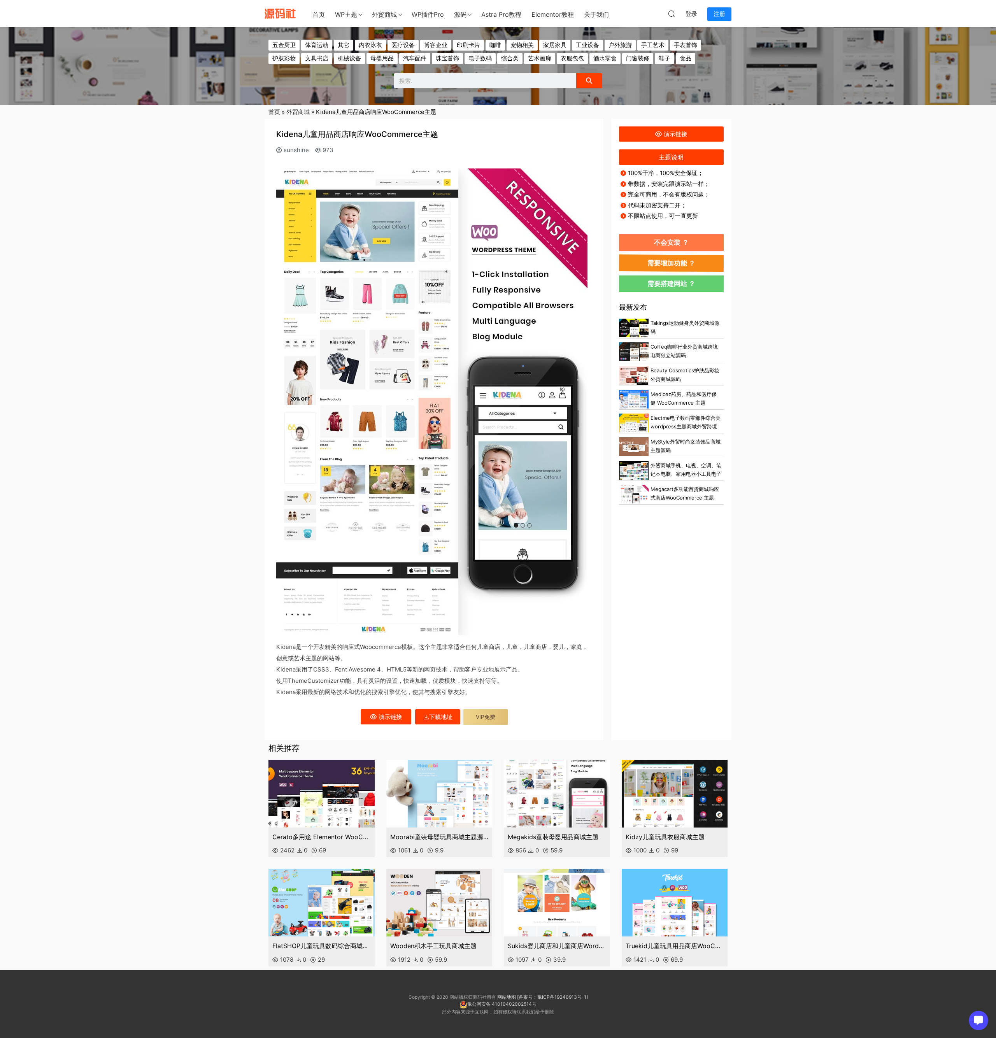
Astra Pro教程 (501, 14)
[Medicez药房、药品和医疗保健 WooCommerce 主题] (634, 399)
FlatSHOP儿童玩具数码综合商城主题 (321, 946)
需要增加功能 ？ (671, 263)
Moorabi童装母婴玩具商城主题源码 (439, 837)
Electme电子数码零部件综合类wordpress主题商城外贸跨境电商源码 (686, 426)
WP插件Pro (428, 14)
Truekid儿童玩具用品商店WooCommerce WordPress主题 (675, 946)
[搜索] (671, 13)
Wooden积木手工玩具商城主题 (433, 946)
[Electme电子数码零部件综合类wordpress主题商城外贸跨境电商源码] (634, 423)
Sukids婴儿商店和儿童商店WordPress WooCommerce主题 (557, 946)
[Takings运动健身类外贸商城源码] (634, 328)
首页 (318, 14)
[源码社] (280, 13)
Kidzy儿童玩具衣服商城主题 (665, 837)
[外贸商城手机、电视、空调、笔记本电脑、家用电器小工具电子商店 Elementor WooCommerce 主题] (634, 470)
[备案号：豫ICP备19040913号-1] (552, 997)
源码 (460, 14)
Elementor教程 (552, 14)
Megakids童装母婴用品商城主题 (553, 837)
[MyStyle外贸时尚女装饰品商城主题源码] (634, 446)
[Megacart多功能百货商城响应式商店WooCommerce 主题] (634, 494)
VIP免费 (485, 717)
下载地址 (440, 717)
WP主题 (346, 14)
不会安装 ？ (671, 242)
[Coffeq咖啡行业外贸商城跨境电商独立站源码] (634, 351)
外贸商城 (384, 14)
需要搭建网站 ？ (671, 283)
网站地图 (506, 997)
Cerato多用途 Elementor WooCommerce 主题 (321, 837)
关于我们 (596, 14)
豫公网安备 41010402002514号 (502, 1004)
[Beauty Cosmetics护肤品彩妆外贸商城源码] (634, 375)
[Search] (589, 80)
